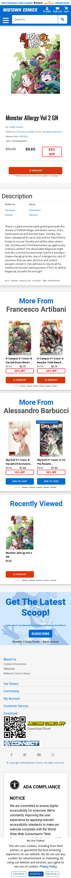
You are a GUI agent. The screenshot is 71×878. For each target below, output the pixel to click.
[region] (7, 342)
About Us (10, 659)
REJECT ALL (52, 874)
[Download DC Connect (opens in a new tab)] (37, 743)
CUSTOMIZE (18, 874)
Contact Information (15, 664)
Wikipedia (9, 668)
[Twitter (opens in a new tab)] (24, 755)
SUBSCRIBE (41, 634)
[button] (46, 10)
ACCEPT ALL (36, 874)
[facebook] (11, 755)
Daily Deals (32, 641)
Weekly (17, 641)
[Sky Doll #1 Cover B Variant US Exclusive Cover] (20, 438)
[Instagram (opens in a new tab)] (53, 755)
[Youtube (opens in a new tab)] (39, 755)
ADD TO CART (19, 481)
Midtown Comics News (17, 673)
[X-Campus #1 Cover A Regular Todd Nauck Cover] (51, 337)
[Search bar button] (62, 19)
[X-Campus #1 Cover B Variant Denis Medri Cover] (20, 337)
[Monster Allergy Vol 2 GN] (20, 531)
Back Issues (51, 641)
